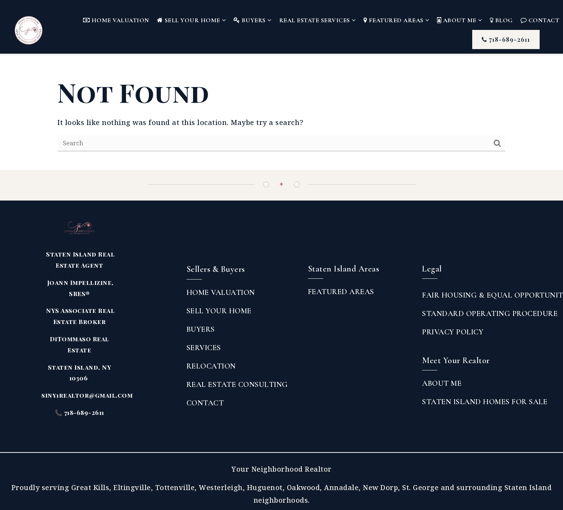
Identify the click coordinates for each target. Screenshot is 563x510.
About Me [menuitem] (459, 20)
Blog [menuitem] (503, 20)
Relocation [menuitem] (211, 366)
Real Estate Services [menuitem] (315, 20)
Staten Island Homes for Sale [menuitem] (484, 401)
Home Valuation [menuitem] (119, 20)
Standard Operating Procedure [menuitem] (490, 313)
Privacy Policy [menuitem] (452, 332)
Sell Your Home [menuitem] (192, 20)
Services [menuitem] (204, 347)
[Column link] (41, 27)
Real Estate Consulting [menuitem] (237, 384)
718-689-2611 (508, 39)
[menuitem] (308, 308)
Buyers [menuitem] (253, 20)
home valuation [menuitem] (221, 292)
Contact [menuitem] (205, 403)
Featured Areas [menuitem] (396, 20)
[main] (281, 112)
